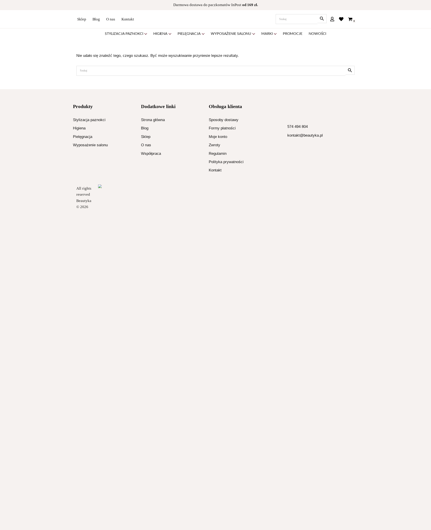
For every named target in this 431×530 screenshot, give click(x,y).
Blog (96, 19)
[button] (145, 34)
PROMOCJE (292, 33)
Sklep (81, 19)
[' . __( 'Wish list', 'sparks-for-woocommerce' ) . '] (341, 19)
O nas (110, 19)
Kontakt (127, 19)
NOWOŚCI (317, 33)
